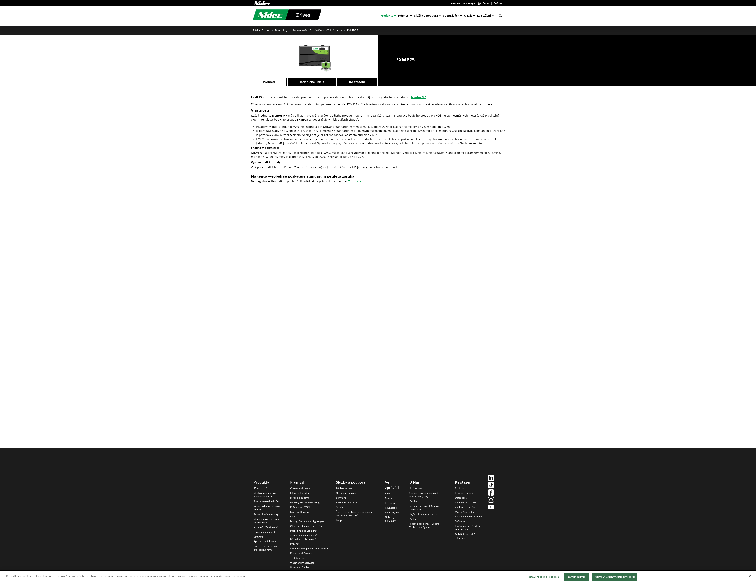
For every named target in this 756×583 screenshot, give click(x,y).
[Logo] (263, 3)
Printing (294, 543)
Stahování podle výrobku (468, 516)
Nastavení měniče (346, 493)
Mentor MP (418, 97)
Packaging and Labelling (303, 530)
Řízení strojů (260, 488)
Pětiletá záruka (344, 488)
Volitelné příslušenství (265, 527)
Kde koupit (468, 3)
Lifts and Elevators (300, 493)
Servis (339, 507)
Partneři (413, 519)
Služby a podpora (426, 15)
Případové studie (464, 493)
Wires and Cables (299, 567)
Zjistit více (354, 181)
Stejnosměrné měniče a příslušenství (317, 30)
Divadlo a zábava (299, 497)
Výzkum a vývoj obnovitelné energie (309, 548)
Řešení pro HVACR (300, 507)
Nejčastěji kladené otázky (423, 514)
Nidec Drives (261, 30)
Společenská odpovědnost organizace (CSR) (423, 494)
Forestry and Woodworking (305, 502)
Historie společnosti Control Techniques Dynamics (424, 525)
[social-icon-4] (491, 500)
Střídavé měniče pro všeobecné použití (265, 494)
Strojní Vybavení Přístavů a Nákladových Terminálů (304, 537)
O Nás (468, 15)
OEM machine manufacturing (306, 526)
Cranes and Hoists (300, 488)
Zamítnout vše (576, 576)
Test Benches (297, 558)
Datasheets (461, 497)
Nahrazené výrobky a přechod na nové (265, 547)
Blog (387, 493)
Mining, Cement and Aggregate (307, 521)
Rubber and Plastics (301, 553)
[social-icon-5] (491, 507)
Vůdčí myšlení (392, 512)
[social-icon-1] (491, 478)
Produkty (386, 15)
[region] (378, 576)
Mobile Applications (465, 512)
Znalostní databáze (346, 502)
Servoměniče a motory (266, 514)
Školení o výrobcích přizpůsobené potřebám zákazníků (354, 513)
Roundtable (391, 507)
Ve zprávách (451, 15)
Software (258, 536)
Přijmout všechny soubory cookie (614, 576)
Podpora (340, 520)
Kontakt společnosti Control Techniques (424, 507)
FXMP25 (352, 30)
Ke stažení (484, 15)
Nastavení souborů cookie (542, 576)
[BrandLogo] (287, 15)
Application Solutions (265, 541)
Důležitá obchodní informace (465, 536)
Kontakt (455, 3)
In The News (391, 503)
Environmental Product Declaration (467, 527)
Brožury (459, 488)
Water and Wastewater (302, 562)
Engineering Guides (465, 502)
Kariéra (413, 501)
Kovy (292, 516)
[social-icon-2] (491, 485)
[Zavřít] (749, 576)
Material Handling (300, 512)
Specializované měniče (266, 501)
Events (388, 498)
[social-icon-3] (491, 493)
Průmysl (403, 15)
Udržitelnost (416, 488)
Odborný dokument (390, 518)
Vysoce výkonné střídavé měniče (267, 507)
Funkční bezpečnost (264, 532)
